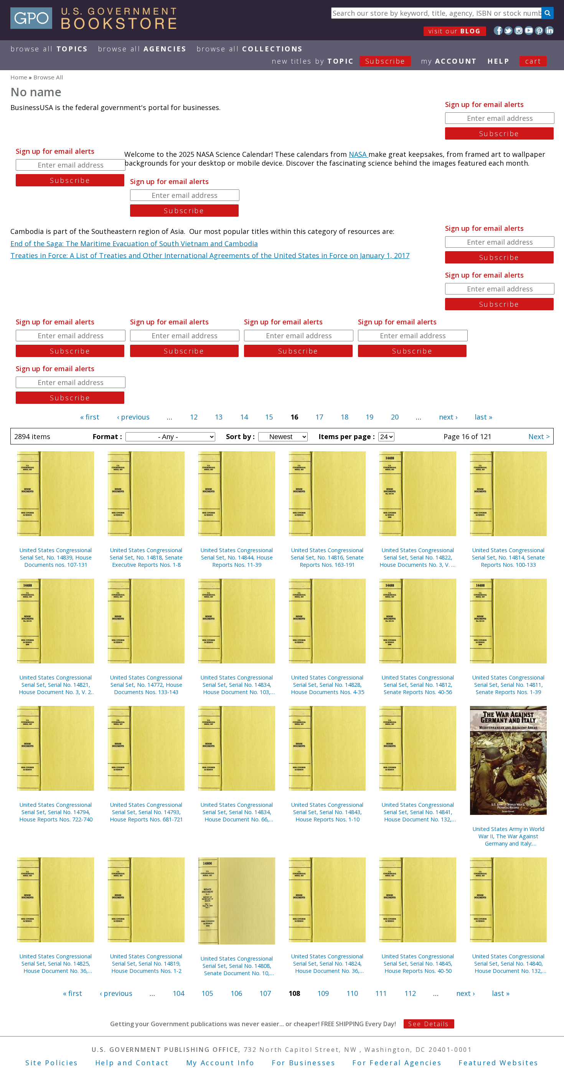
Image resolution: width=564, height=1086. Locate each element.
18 (344, 416)
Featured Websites (498, 1062)
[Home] (96, 26)
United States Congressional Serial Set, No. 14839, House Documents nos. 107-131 (56, 557)
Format (106, 436)
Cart (533, 61)
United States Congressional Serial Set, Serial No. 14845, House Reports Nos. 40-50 (418, 963)
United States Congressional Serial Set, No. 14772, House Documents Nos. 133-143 (146, 685)
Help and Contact (132, 1062)
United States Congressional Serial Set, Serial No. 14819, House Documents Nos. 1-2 (146, 963)
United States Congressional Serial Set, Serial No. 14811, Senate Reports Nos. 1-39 (508, 685)
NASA (358, 154)
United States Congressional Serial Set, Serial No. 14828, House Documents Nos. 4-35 (327, 685)
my (449, 61)
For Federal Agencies (397, 1062)
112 (410, 993)
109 (323, 993)
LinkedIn (549, 30)
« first (89, 416)
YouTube (528, 30)
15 (269, 416)
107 (265, 993)
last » (483, 416)
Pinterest (539, 30)
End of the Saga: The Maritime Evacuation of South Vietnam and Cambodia (134, 243)
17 (319, 416)
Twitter (508, 30)
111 (381, 993)
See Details (428, 1024)
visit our (455, 31)
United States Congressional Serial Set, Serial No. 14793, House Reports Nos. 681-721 (146, 812)
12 (194, 416)
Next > (539, 436)
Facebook (498, 30)
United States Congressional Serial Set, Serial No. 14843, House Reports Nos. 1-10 (327, 812)
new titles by (339, 61)
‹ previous (133, 416)
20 (395, 416)
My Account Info (220, 1062)
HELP (498, 61)
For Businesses (304, 1062)
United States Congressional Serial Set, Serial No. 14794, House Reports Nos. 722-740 (55, 812)
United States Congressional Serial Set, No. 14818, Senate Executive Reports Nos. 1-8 (146, 557)
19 (369, 416)
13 (219, 416)
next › (448, 416)
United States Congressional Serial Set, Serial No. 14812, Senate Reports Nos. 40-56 (418, 685)
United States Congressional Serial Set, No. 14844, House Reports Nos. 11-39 (237, 557)
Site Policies (51, 1062)
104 (178, 993)
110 (352, 993)
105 (207, 993)
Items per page (345, 436)
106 (236, 993)
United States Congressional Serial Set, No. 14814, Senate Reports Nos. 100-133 (508, 557)
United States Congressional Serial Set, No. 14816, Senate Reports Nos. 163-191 (327, 557)
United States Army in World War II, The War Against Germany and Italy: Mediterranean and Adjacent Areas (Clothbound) (508, 836)
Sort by (239, 436)
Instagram (518, 30)
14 (244, 416)
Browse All (49, 48)
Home (18, 77)
